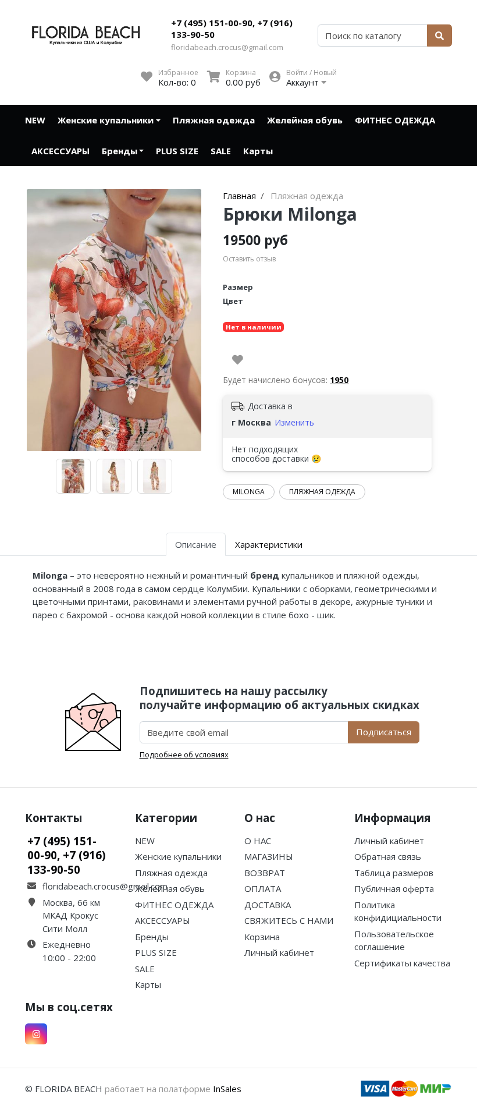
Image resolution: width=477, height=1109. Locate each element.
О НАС (257, 840)
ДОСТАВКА (267, 904)
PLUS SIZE (177, 151)
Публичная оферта (394, 888)
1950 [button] (339, 379)
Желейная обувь (305, 120)
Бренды (119, 151)
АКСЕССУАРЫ (60, 151)
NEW (35, 120)
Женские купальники (106, 120)
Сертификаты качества (402, 963)
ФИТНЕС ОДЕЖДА (395, 120)
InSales (227, 1088)
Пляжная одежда (214, 120)
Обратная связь (387, 856)
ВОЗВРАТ (264, 872)
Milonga (249, 492)
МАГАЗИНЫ (268, 856)
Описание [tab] (195, 544)
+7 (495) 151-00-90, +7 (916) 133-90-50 (232, 28)
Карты (258, 151)
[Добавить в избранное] (237, 360)
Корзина (262, 937)
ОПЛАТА (262, 888)
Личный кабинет (279, 952)
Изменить (294, 422)
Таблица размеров (393, 872)
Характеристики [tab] (268, 544)
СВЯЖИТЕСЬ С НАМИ (288, 920)
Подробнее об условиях (184, 754)
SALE (221, 151)
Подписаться (383, 732)
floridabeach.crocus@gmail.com (227, 47)
